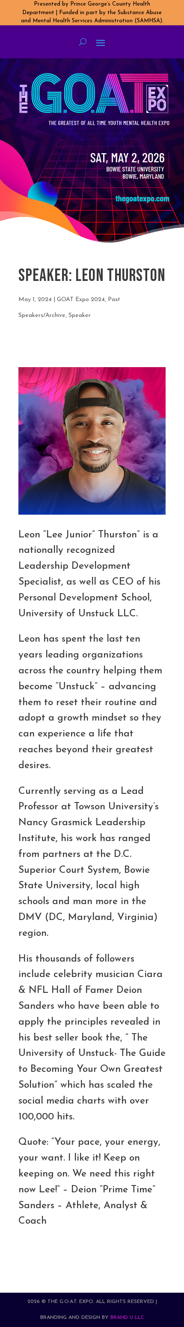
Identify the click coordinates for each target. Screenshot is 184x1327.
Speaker (79, 315)
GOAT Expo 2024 (81, 299)
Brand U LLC (127, 1317)
